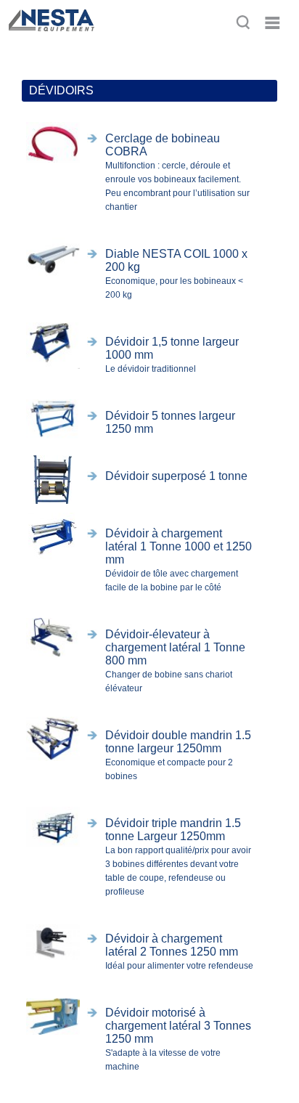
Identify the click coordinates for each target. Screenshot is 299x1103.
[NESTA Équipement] (50, 38)
